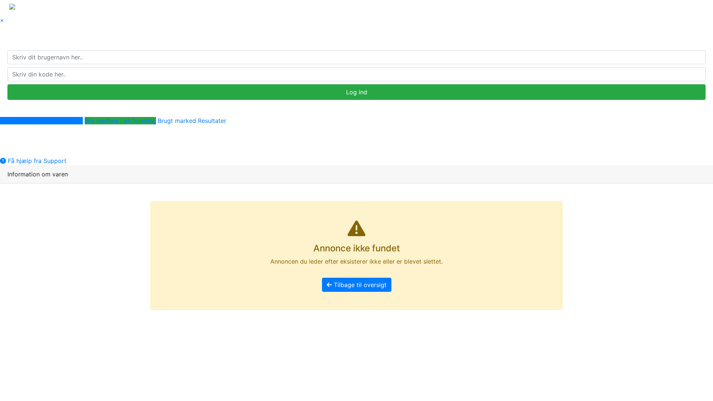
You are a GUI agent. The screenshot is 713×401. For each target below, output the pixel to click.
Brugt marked (177, 120)
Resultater (212, 120)
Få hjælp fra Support (36, 160)
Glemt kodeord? (33, 104)
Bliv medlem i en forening (120, 120)
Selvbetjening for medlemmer (41, 120)
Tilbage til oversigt (359, 284)
